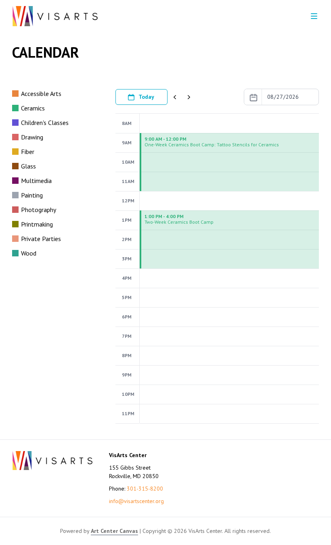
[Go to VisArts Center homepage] (55, 16)
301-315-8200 (145, 488)
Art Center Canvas (114, 531)
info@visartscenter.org (136, 501)
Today (146, 96)
